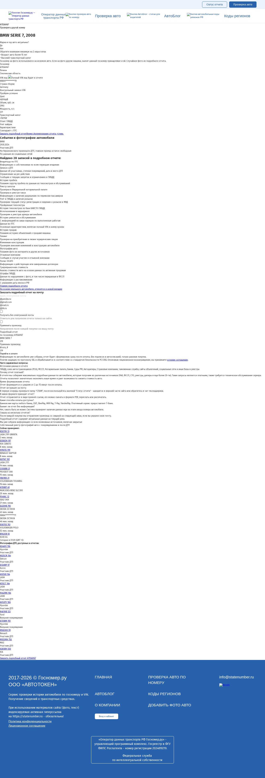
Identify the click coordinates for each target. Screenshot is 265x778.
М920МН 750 (6, 639)
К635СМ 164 (5, 556)
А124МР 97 (5, 565)
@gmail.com (6, 302)
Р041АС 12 (4, 496)
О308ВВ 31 (5, 469)
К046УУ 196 (5, 546)
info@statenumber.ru (236, 677)
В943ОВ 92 (5, 534)
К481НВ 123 (5, 611)
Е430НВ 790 (5, 506)
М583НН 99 (5, 630)
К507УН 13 (4, 431)
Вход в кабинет (106, 716)
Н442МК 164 (5, 593)
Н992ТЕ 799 (5, 450)
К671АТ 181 (5, 459)
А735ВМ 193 (5, 621)
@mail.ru (4, 305)
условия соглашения (177, 360)
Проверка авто (242, 4)
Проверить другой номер (12, 28)
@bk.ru (3, 308)
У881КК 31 (4, 478)
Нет (2, 48)
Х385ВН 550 (5, 649)
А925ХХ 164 (5, 574)
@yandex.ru (5, 299)
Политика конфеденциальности (30, 721)
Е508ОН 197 (5, 441)
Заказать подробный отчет (32, 134)
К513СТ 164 (5, 583)
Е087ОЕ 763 (5, 524)
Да (1, 45)
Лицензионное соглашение (26, 725)
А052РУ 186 (5, 602)
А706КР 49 (5, 487)
